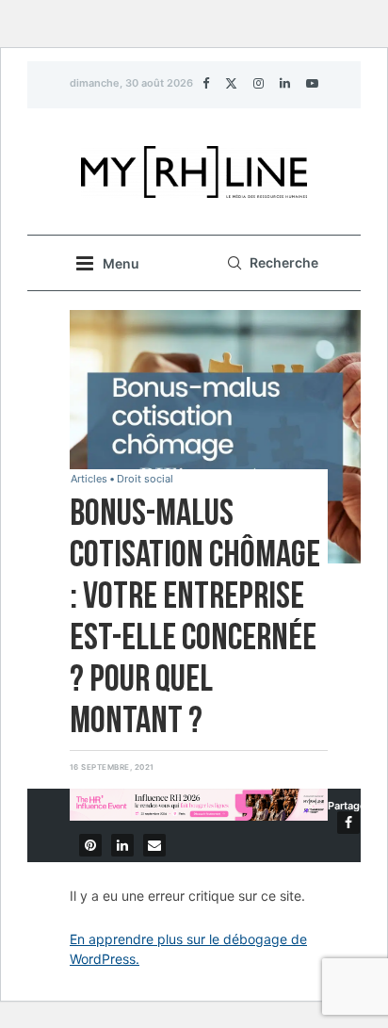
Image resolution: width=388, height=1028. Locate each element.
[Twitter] (231, 82)
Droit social (145, 479)
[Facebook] (205, 82)
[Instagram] (258, 82)
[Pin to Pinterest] (90, 845)
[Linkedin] (285, 82)
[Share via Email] (154, 845)
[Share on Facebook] (348, 822)
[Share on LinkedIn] (122, 845)
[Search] (270, 263)
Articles (89, 479)
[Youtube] (312, 82)
